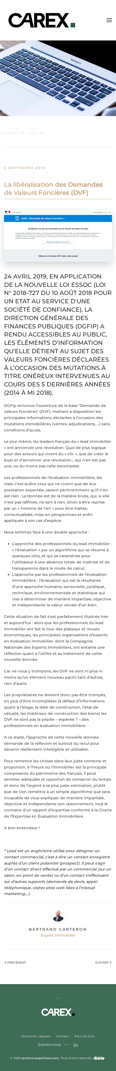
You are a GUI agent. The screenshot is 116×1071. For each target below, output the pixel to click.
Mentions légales (36, 1036)
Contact (62, 1036)
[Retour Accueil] (42, 20)
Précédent (16, 962)
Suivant (102, 962)
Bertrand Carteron (58, 929)
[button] (109, 20)
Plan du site (84, 1036)
